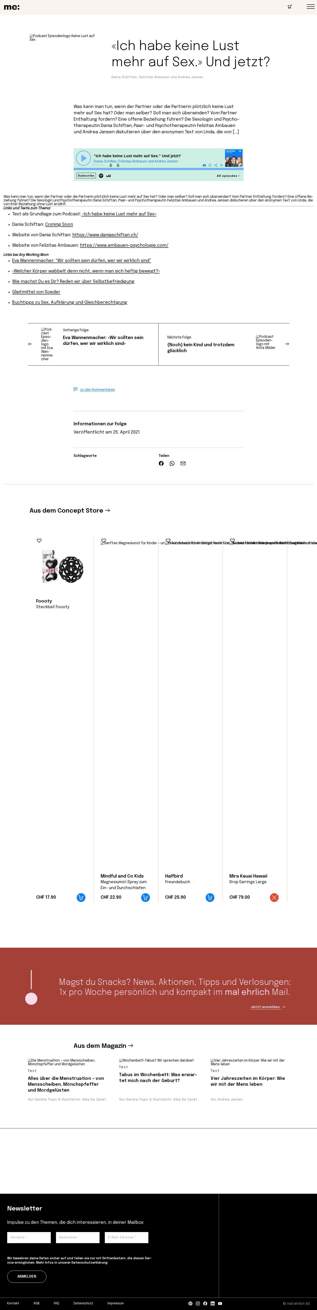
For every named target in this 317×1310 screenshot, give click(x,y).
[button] (38, 539)
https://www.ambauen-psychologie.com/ (124, 245)
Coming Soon (59, 224)
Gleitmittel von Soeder (36, 292)
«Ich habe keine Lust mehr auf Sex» (118, 214)
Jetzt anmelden (266, 1007)
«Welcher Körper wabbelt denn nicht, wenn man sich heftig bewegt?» (86, 271)
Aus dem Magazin (100, 1046)
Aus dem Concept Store (66, 511)
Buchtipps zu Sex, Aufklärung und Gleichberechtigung (69, 302)
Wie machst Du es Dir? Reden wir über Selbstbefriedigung (73, 281)
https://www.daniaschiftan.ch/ (105, 235)
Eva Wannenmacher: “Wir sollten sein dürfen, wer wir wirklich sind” (81, 260)
